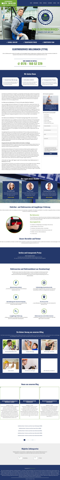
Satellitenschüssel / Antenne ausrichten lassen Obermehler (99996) (30, 433)
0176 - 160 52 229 (8, 3)
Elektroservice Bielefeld (32, 475)
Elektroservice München (30, 472)
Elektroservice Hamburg (21, 472)
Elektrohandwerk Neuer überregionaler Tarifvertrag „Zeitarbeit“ (10, 401)
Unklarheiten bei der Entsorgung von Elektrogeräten (49, 401)
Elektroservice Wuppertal (23, 475)
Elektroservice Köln (38, 472)
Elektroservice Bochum (14, 475)
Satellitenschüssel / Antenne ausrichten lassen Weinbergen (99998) (30, 425)
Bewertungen (35, 3)
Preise (41, 3)
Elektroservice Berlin (13, 472)
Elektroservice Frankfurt (46, 472)
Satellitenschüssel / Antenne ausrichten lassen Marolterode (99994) (30, 435)
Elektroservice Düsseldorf (4, 474)
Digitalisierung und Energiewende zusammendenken (29, 401)
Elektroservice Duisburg (6, 475)
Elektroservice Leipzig (38, 474)
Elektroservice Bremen (30, 474)
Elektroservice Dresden (46, 474)
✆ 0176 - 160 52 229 (30, 63)
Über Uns (44, 3)
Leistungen (50, 3)
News (58, 3)
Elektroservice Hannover (55, 474)
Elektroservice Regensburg (48, 475)
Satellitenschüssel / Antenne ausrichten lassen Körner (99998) (30, 428)
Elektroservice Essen (22, 474)
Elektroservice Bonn (39, 475)
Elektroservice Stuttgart (55, 472)
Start (31, 3)
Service (54, 3)
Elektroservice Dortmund (14, 474)
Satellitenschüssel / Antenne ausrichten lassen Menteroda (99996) (30, 430)
